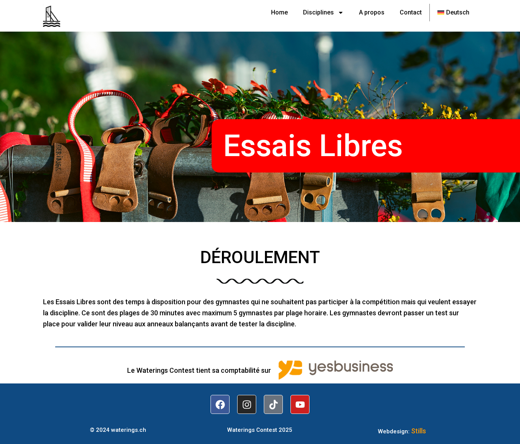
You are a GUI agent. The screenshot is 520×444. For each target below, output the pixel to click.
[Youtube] (299, 404)
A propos (371, 12)
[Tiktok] (273, 404)
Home (279, 12)
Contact (411, 12)
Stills (418, 431)
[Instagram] (246, 404)
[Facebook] (220, 404)
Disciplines (318, 12)
